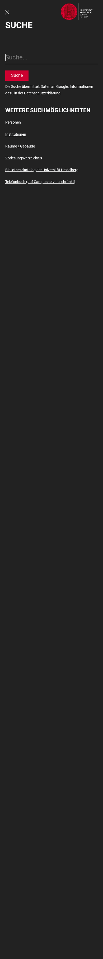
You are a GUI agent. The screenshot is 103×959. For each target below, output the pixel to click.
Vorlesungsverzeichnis (23, 158)
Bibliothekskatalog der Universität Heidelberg (41, 170)
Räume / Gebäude (20, 146)
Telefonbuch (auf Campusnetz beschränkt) (40, 182)
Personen (13, 122)
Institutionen (15, 134)
